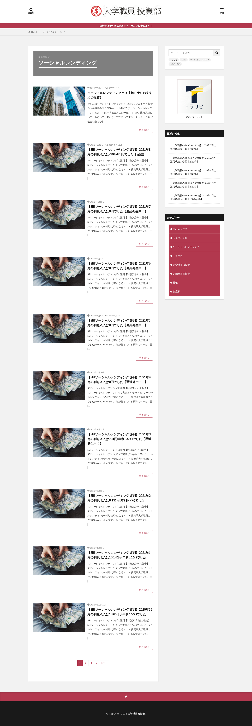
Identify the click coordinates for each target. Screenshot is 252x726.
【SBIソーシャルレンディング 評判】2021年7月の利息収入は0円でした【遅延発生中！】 (119, 209)
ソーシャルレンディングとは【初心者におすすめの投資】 (119, 95)
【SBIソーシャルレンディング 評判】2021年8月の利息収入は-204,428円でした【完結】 (119, 152)
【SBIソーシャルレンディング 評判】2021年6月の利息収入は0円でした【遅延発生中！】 (119, 265)
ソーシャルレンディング (54, 32)
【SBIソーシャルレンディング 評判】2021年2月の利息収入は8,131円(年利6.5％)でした (119, 498)
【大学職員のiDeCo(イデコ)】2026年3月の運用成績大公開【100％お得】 (193, 197)
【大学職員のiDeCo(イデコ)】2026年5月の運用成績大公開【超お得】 (193, 172)
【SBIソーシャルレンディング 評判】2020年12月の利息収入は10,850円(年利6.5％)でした (119, 612)
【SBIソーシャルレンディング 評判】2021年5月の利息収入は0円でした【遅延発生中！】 (119, 322)
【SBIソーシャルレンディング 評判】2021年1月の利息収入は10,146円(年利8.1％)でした (119, 555)
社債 (175, 282)
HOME (34, 32)
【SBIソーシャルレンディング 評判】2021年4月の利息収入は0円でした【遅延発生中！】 (119, 379)
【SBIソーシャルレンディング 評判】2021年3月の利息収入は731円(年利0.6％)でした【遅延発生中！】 (119, 438)
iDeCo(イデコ (180, 228)
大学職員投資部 (136, 713)
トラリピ (173, 60)
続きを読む (144, 130)
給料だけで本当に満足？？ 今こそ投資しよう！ (126, 25)
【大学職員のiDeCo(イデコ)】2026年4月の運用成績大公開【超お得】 (193, 184)
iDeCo (183, 60)
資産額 (176, 291)
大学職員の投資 (181, 264)
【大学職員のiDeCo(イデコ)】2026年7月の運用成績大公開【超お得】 (193, 147)
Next (103, 663)
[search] (216, 52)
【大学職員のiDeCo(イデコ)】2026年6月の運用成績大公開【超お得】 (193, 159)
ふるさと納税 (175, 64)
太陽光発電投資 (181, 273)
